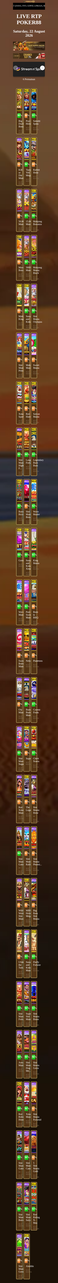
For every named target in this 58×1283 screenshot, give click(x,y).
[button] (42, 68)
